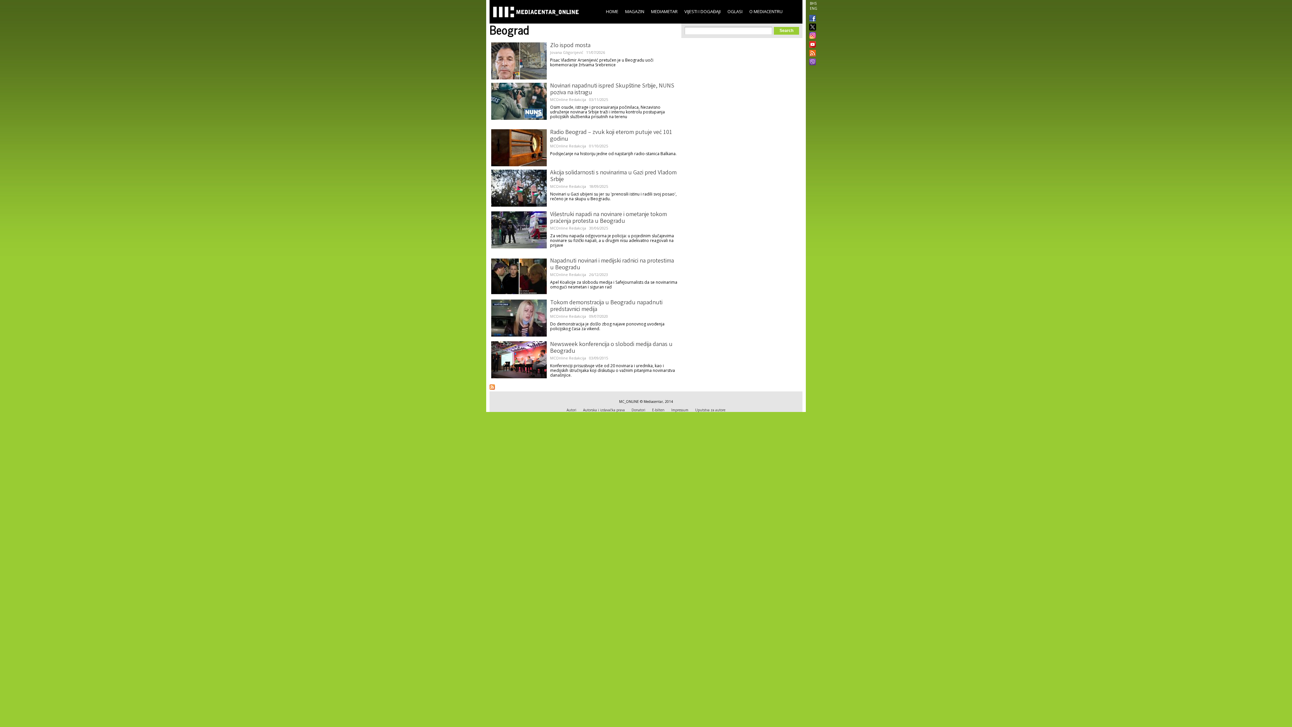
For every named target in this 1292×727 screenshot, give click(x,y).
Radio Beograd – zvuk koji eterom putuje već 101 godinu (611, 136)
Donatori (638, 410)
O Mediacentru (766, 11)
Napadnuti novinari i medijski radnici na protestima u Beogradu (612, 264)
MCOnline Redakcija (568, 99)
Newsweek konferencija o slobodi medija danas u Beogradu (611, 348)
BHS (813, 3)
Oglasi (735, 11)
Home (612, 11)
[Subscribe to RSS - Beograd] (492, 387)
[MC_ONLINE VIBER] (811, 62)
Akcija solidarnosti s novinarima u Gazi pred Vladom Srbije (613, 176)
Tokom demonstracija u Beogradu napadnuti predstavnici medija (606, 306)
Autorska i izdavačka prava (604, 410)
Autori (571, 410)
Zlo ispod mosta (570, 45)
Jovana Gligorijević (566, 52)
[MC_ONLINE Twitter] (811, 27)
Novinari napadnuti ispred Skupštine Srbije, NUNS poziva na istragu (612, 89)
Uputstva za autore (710, 410)
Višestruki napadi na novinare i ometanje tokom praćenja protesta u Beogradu (608, 218)
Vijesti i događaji (702, 11)
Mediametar (664, 11)
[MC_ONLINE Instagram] (811, 36)
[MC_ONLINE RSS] (811, 54)
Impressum (679, 410)
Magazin (634, 11)
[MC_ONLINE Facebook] (811, 19)
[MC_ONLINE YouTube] (811, 44)
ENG (813, 8)
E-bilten (658, 410)
